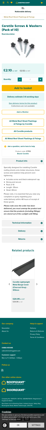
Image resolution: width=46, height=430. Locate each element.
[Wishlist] (12, 2)
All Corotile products (23, 131)
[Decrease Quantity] (20, 79)
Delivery (33, 328)
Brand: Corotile (23, 153)
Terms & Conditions (37, 337)
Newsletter (6, 328)
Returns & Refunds (37, 331)
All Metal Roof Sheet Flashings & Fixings (23, 138)
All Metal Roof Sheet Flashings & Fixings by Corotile (23, 122)
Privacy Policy (35, 334)
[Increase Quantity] (40, 79)
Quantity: (7, 79)
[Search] (8, 2)
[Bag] (42, 2)
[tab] (23, 161)
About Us (5, 331)
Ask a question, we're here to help (21, 146)
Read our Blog (2, 370)
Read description (8, 34)
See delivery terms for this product (23, 103)
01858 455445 (7, 348)
